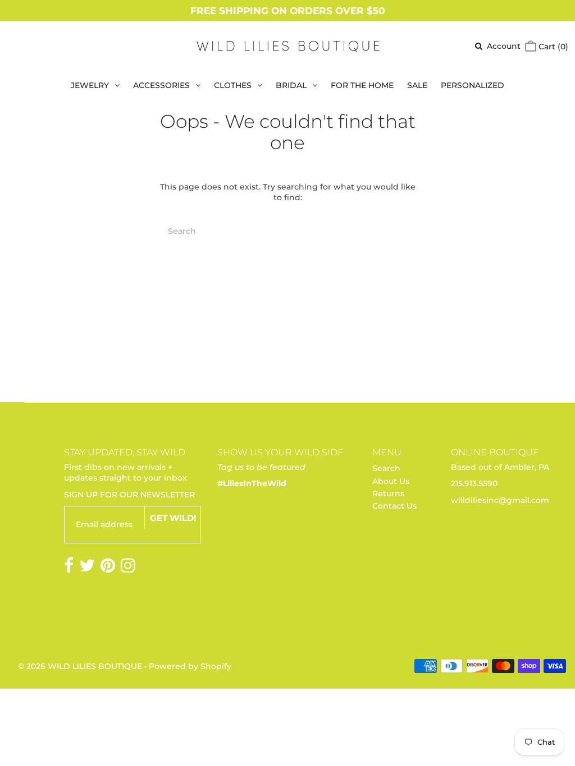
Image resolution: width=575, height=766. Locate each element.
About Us (390, 481)
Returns (388, 493)
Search (386, 468)
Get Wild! (173, 518)
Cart (552, 46)
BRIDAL (291, 85)
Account (504, 46)
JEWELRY (90, 85)
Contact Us (394, 506)
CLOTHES (233, 85)
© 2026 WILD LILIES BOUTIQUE (80, 666)
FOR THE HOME (362, 85)
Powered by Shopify (190, 666)
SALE (417, 85)
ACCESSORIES (161, 85)
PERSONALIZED (472, 85)
